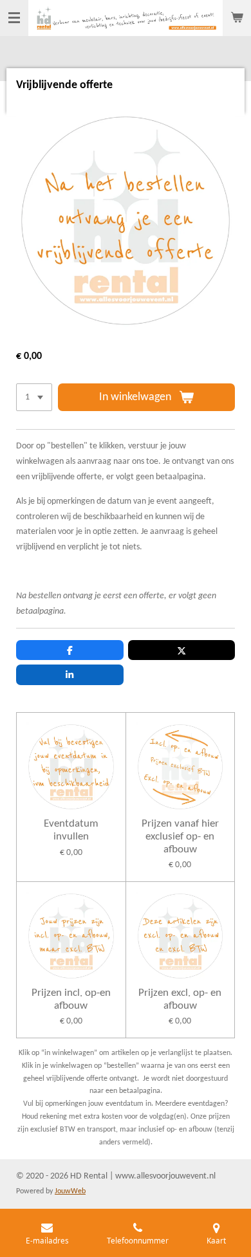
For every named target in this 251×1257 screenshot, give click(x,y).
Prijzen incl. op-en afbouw (71, 999)
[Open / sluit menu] (14, 18)
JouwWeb (70, 1191)
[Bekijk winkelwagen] (237, 18)
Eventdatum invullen (71, 830)
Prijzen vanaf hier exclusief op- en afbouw (180, 836)
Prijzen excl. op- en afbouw (179, 999)
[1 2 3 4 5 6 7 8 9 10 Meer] (34, 397)
